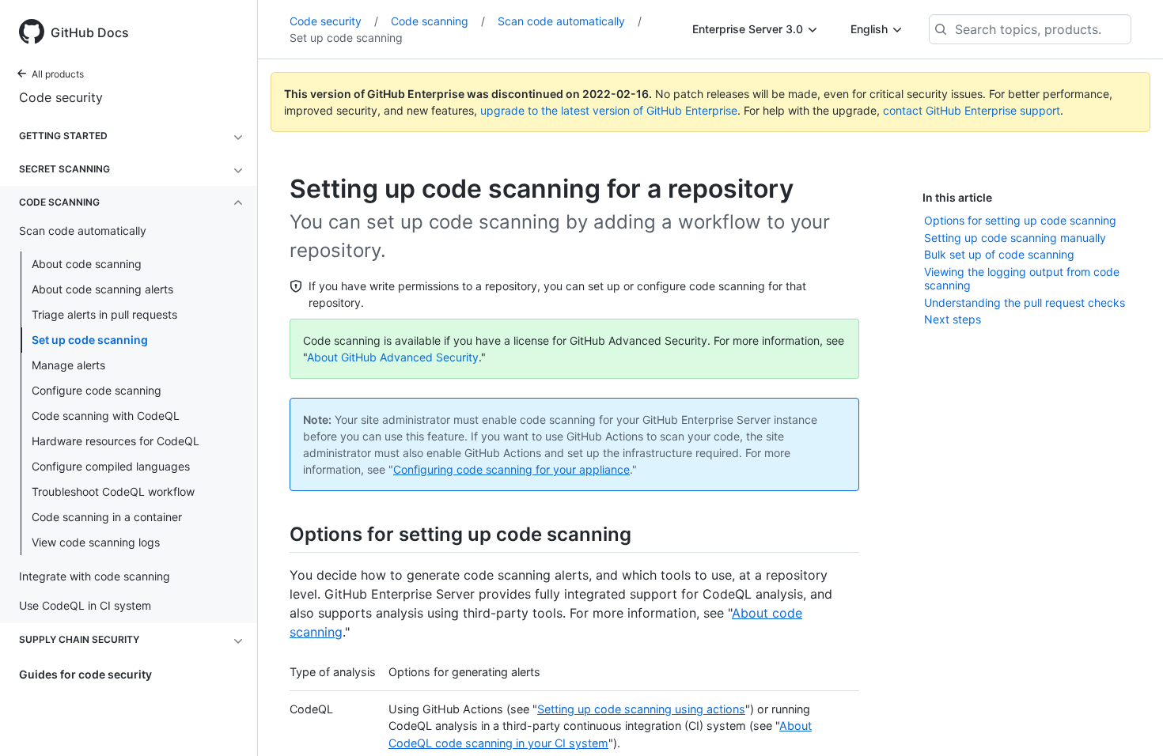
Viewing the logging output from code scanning (1021, 279)
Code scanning (438, 21)
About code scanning (87, 263)
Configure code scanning (96, 390)
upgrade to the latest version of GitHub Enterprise (608, 110)
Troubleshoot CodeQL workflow (113, 491)
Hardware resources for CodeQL (115, 441)
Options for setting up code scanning (1020, 220)
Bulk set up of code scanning (999, 254)
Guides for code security (85, 674)
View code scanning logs (96, 542)
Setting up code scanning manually (1015, 237)
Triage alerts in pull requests (104, 314)
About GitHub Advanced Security (393, 357)
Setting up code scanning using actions (641, 709)
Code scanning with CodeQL (106, 415)
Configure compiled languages (111, 466)
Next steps (952, 319)
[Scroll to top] (1128, 721)
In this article (957, 197)
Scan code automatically (570, 21)
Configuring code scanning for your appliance (511, 469)
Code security (61, 97)
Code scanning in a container (107, 517)
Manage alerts (68, 365)
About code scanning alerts (102, 289)
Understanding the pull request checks (1024, 302)
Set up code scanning (90, 339)
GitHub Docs (90, 32)
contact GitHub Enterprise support (971, 110)
